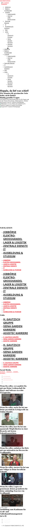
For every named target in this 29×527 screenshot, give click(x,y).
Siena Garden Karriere (10, 40)
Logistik (7, 12)
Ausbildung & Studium (8, 27)
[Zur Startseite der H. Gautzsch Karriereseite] (8, 4)
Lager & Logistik (14, 242)
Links (6, 32)
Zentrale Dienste (7, 22)
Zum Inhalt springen (5, 0)
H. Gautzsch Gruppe (10, 35)
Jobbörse (9, 232)
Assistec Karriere (10, 45)
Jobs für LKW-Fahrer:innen (11, 17)
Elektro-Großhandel (8, 10)
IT (4, 249)
